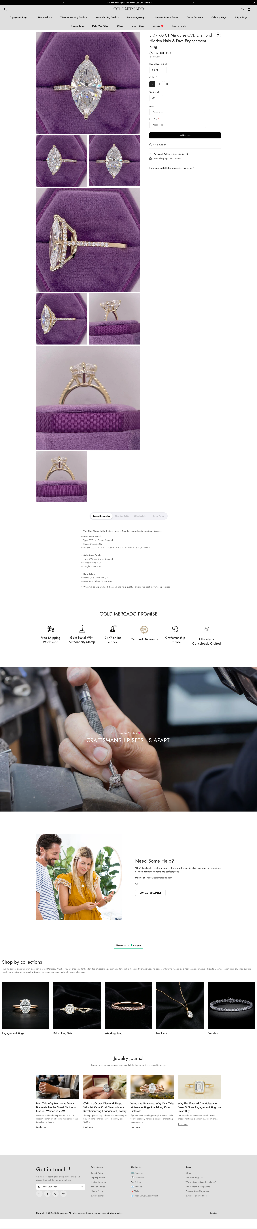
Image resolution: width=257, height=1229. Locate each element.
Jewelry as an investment (196, 1195)
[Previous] (63, 2)
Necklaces (162, 1033)
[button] (249, 9)
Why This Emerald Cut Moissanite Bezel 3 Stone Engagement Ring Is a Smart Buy (199, 1107)
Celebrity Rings (218, 17)
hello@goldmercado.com (159, 877)
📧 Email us (136, 1186)
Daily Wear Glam (100, 25)
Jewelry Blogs (138, 25)
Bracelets (213, 1033)
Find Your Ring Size (194, 1177)
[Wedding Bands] (128, 1005)
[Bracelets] (231, 1005)
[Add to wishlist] (218, 35)
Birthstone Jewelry (135, 17)
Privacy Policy (96, 1191)
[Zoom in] (135, 38)
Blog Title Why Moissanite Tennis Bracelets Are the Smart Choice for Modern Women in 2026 (56, 1107)
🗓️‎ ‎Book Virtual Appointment (144, 1195)
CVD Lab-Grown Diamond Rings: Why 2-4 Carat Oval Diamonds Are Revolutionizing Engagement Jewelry (104, 1107)
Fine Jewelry (44, 17)
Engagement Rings (18, 17)
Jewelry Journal (97, 1195)
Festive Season (194, 17)
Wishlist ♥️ (158, 25)
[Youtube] (63, 1193)
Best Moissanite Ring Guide (198, 1186)
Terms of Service (97, 1186)
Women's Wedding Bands (72, 17)
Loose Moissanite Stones (166, 17)
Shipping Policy (97, 1177)
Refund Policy (96, 1173)
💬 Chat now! (137, 1177)
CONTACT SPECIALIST (150, 892)
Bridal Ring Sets (62, 1033)
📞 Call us (136, 1182)
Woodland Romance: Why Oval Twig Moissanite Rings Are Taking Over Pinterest (152, 1107)
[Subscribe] (82, 1187)
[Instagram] (55, 1193)
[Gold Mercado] (129, 9)
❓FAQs (135, 1191)
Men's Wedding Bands (106, 17)
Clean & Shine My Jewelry (197, 1191)
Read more (41, 1127)
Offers (120, 25)
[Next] (193, 2)
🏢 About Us (137, 1173)
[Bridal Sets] (77, 1005)
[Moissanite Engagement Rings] (25, 1005)
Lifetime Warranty (98, 1182)
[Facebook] (47, 1193)
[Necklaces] (180, 1005)
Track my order (179, 25)
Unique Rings (241, 17)
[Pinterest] (39, 1193)
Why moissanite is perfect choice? (201, 1182)
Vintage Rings (77, 25)
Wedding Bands (114, 1033)
